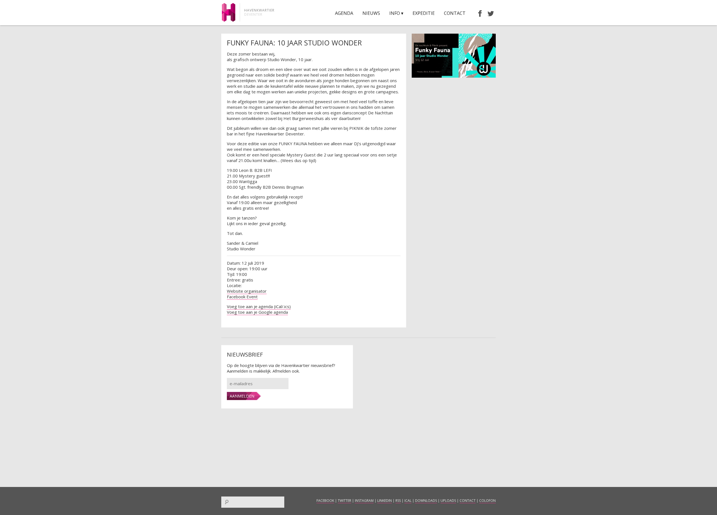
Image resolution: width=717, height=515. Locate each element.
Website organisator (247, 291)
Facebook (325, 500)
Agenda (344, 13)
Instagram (364, 500)
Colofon (487, 500)
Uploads (448, 500)
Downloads (426, 500)
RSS (398, 500)
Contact (454, 13)
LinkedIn (384, 500)
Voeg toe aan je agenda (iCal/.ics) (259, 306)
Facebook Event (242, 296)
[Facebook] (477, 13)
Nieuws (371, 13)
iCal (407, 500)
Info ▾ (396, 13)
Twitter (344, 500)
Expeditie (424, 13)
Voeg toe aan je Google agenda (257, 312)
